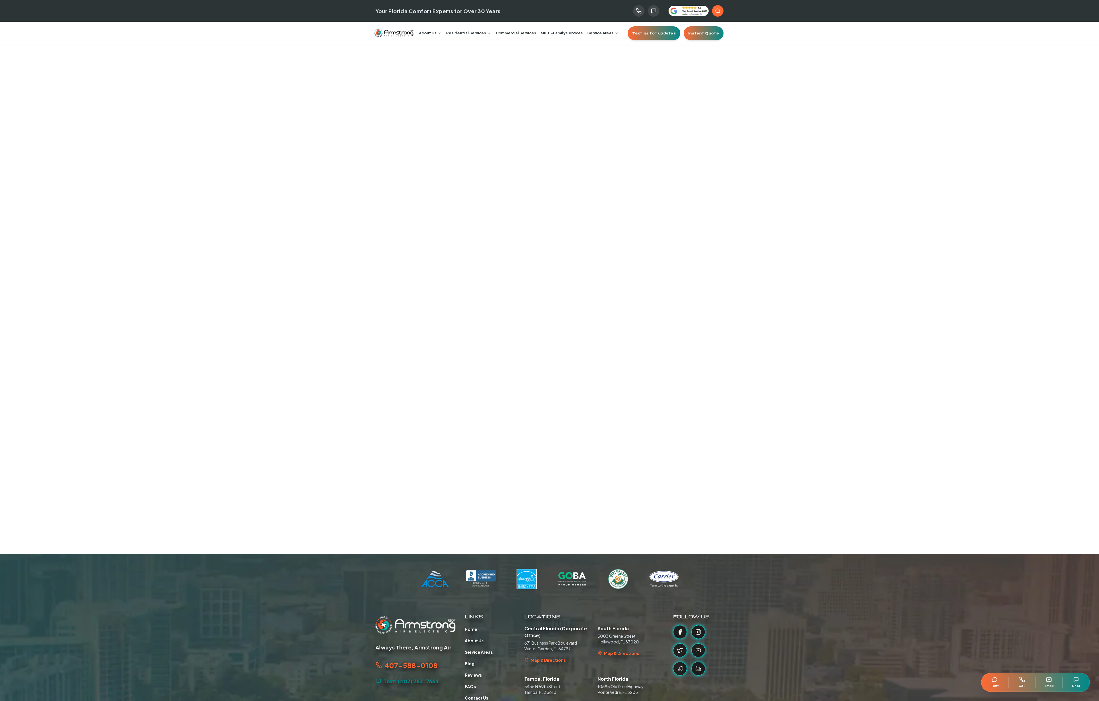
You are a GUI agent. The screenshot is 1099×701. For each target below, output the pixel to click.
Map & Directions (548, 660)
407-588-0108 (411, 665)
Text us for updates (654, 33)
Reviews (473, 675)
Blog (470, 663)
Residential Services (466, 33)
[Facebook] (680, 632)
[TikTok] (680, 669)
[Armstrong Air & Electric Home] (394, 33)
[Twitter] (680, 650)
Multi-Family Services (562, 33)
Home (471, 629)
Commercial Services (516, 33)
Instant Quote (703, 33)
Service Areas (600, 33)
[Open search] (718, 11)
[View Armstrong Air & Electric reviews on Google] (689, 11)
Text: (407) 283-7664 (411, 681)
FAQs (470, 686)
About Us (427, 33)
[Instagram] (698, 632)
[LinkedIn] (698, 669)
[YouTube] (698, 650)
